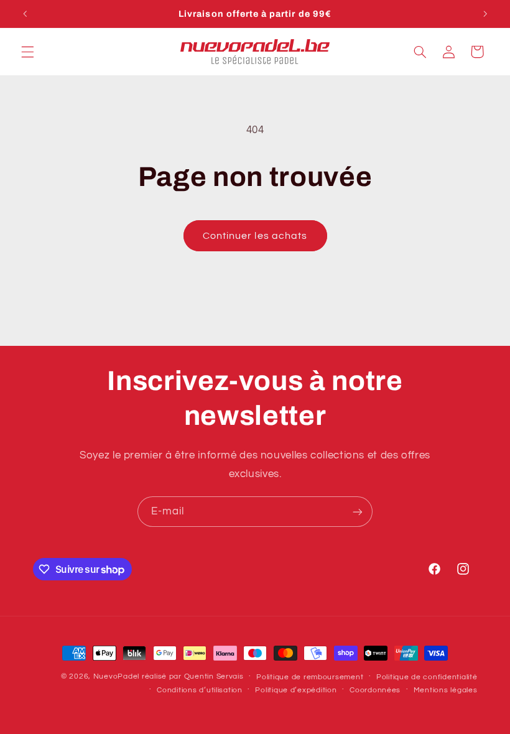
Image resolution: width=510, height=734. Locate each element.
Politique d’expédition (295, 690)
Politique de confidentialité (427, 677)
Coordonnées (375, 690)
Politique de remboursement (309, 677)
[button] (27, 51)
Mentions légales (446, 690)
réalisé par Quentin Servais (193, 676)
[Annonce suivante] (485, 13)
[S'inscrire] (357, 511)
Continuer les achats (255, 236)
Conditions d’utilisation (200, 690)
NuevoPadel (116, 676)
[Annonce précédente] (25, 13)
